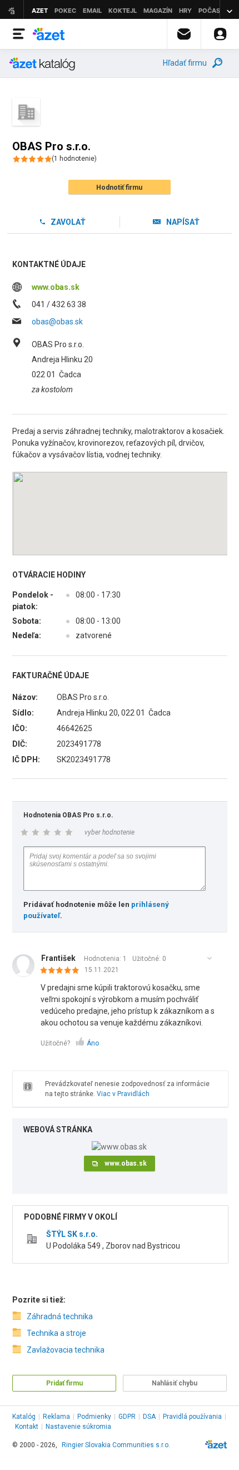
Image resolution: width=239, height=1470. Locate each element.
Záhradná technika (60, 1316)
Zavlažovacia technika (65, 1349)
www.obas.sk (55, 287)
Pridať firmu (64, 1383)
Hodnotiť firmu (119, 187)
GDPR (127, 1416)
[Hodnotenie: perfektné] (62, 970)
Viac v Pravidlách (123, 1094)
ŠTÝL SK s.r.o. (72, 1234)
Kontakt (26, 1426)
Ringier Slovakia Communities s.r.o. (116, 1445)
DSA (149, 1416)
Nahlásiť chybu (174, 1383)
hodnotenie (74, 158)
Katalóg (24, 1416)
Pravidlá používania (192, 1416)
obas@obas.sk (57, 321)
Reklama (56, 1416)
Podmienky (94, 1416)
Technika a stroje (56, 1333)
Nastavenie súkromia (78, 1426)
